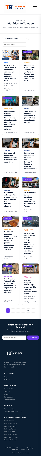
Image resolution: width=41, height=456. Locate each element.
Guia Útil (7, 379)
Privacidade (8, 397)
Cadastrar (33, 337)
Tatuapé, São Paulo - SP (13, 411)
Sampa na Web (9, 432)
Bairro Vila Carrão (10, 434)
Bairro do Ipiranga (10, 423)
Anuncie (7, 391)
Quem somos (9, 389)
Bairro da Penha (10, 429)
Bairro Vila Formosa (11, 437)
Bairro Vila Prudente (11, 440)
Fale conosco (9, 409)
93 (28, 310)
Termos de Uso (9, 400)
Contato (7, 394)
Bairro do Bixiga (9, 421)
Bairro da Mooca (10, 426)
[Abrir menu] (35, 7)
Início (17, 20)
